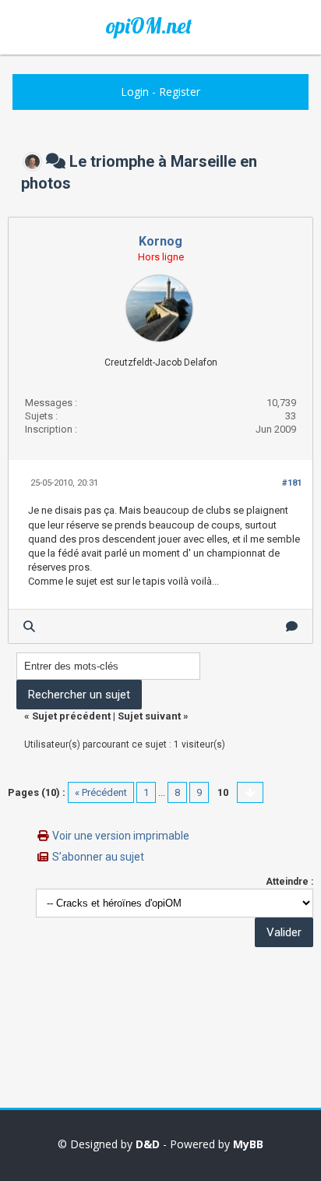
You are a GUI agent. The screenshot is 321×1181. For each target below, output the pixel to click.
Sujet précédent (71, 716)
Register (179, 91)
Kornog (160, 241)
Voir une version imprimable (120, 835)
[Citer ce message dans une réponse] (291, 626)
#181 (292, 483)
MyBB (248, 1144)
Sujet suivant (149, 716)
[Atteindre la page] (250, 792)
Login (135, 91)
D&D (148, 1144)
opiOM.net (149, 25)
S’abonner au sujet (98, 856)
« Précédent (101, 792)
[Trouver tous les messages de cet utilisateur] (29, 626)
